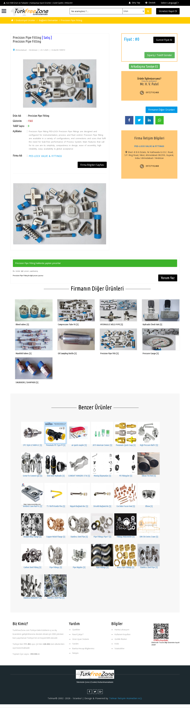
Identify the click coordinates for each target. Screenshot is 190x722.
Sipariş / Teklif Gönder (159, 55)
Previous (9, 77)
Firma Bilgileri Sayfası (92, 164)
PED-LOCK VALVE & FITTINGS (45, 156)
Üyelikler (76, 629)
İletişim (75, 653)
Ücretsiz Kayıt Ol (168, 11)
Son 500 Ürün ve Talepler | (18, 3)
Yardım (75, 643)
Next (111, 77)
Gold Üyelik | (58, 3)
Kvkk (117, 643)
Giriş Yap (135, 2)
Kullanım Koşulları (122, 634)
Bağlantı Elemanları (48, 20)
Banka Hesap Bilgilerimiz (83, 648)
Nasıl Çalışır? (77, 634)
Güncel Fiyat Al (164, 39)
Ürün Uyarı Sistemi (80, 639)
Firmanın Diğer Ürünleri (161, 109)
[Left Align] (148, 11)
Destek (151, 2)
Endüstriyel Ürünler (25, 20)
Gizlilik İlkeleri (121, 639)
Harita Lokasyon (122, 629)
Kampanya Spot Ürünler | (41, 3)
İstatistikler (120, 648)
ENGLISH (68, 3)
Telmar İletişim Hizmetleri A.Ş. (125, 698)
